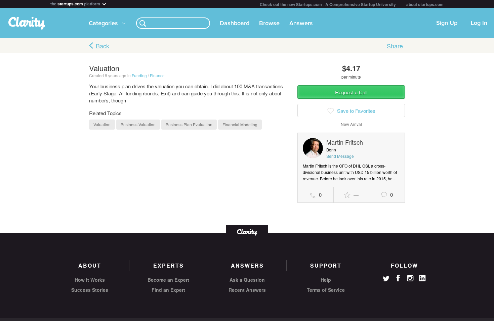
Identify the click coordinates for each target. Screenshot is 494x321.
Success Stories (89, 289)
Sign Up (446, 23)
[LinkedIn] (422, 278)
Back (102, 45)
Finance (157, 75)
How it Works (90, 279)
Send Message (340, 156)
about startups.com (425, 4)
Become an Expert (168, 279)
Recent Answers (247, 289)
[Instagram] (410, 278)
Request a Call (351, 92)
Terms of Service (326, 289)
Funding (139, 75)
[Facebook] (398, 278)
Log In (479, 23)
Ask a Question (247, 279)
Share (395, 45)
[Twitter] (386, 279)
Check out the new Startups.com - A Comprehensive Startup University (328, 4)
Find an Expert (168, 289)
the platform (75, 3)
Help (326, 279)
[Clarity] (247, 231)
